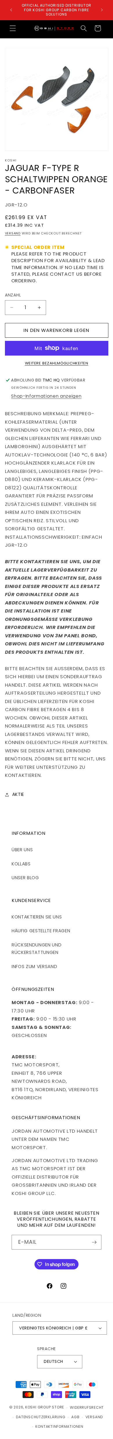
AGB (75, 1416)
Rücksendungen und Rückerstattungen (36, 949)
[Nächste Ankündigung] (102, 9)
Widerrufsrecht (87, 1407)
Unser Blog (25, 878)
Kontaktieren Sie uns (37, 917)
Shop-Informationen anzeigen (46, 396)
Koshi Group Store (44, 1407)
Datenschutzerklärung (40, 1416)
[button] (13, 28)
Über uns (22, 850)
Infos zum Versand (34, 966)
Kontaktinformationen (59, 1426)
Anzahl (13, 295)
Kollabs (21, 864)
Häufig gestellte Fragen (41, 931)
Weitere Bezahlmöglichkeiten (56, 363)
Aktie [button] (18, 794)
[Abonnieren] (94, 1242)
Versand (13, 233)
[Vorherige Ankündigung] (11, 9)
